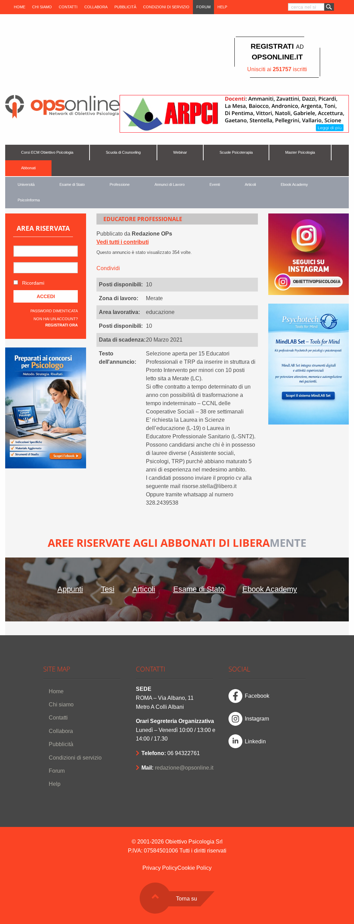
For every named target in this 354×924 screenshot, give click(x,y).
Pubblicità (125, 7)
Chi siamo (42, 7)
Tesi (107, 589)
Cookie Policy (194, 868)
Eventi (214, 184)
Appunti (70, 589)
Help (222, 7)
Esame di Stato (72, 184)
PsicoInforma (29, 200)
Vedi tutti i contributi (122, 242)
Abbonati (28, 168)
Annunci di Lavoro (170, 184)
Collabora (96, 7)
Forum (203, 7)
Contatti (68, 7)
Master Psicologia (300, 152)
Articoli (250, 184)
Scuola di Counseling (123, 152)
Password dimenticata (54, 311)
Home (19, 7)
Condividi (108, 268)
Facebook (257, 696)
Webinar (180, 152)
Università (26, 184)
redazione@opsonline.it (184, 768)
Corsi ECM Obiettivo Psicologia (47, 152)
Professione (120, 184)
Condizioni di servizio (166, 7)
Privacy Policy (159, 868)
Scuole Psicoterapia (236, 152)
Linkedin (255, 741)
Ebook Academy (294, 184)
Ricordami (32, 283)
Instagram (257, 719)
